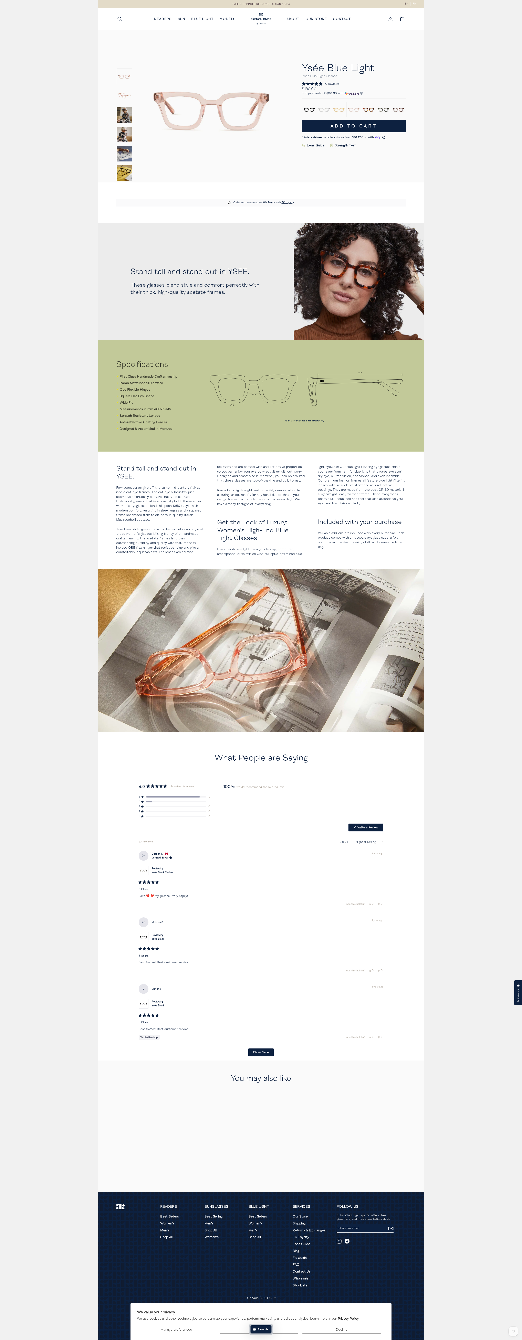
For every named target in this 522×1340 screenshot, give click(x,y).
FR (414, 3)
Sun (181, 19)
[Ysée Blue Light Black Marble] (383, 109)
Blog (296, 1251)
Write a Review (370, 828)
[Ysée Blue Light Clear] (324, 109)
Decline (341, 1330)
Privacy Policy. (348, 1319)
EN (406, 3)
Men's (164, 1230)
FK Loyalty (288, 202)
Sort (345, 842)
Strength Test (345, 145)
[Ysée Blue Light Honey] (339, 109)
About (292, 19)
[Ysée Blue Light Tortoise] (368, 109)
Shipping (299, 1223)
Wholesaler (301, 1278)
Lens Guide (315, 145)
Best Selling (214, 1216)
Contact (342, 19)
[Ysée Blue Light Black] (309, 109)
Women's (167, 1223)
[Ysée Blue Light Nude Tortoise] (398, 109)
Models (228, 19)
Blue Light (202, 19)
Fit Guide (300, 1258)
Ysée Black (158, 938)
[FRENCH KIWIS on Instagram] (339, 1241)
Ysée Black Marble (162, 872)
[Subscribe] (391, 1228)
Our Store (316, 19)
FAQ (296, 1265)
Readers (162, 19)
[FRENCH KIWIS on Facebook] (347, 1241)
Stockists (300, 1285)
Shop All (166, 1237)
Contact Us (302, 1271)
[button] (321, 84)
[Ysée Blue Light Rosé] (353, 109)
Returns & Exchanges (309, 1230)
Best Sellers (169, 1216)
